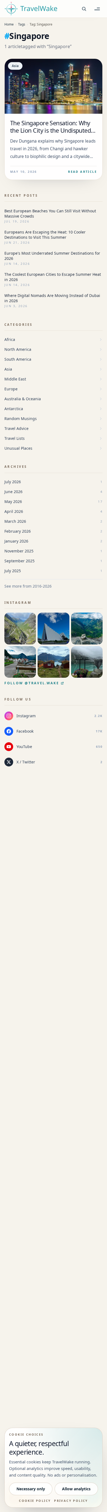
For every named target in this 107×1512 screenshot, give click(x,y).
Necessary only (30, 1488)
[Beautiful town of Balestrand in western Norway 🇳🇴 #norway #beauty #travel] (20, 662)
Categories (18, 325)
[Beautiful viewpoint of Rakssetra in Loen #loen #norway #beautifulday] (53, 662)
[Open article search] (83, 8)
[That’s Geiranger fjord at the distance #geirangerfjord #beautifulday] (87, 628)
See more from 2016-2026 (28, 586)
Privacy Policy (71, 1501)
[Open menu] (97, 8)
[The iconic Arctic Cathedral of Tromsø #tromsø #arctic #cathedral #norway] (53, 628)
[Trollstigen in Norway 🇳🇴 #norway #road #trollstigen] (20, 628)
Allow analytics (76, 1488)
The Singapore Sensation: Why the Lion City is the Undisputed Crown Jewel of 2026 (50, 130)
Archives (15, 467)
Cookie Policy (35, 1501)
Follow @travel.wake (31, 683)
